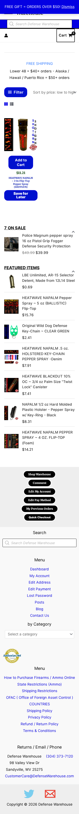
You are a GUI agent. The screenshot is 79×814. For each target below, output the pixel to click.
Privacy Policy (39, 717)
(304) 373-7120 (59, 756)
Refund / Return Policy (39, 724)
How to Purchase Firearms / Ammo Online (39, 678)
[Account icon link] (6, 35)
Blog (39, 609)
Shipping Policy (39, 711)
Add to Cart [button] (21, 162)
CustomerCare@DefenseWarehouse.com (39, 776)
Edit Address (40, 582)
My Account (39, 576)
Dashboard (39, 569)
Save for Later (20, 195)
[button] (39, 474)
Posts (39, 602)
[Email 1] (50, 794)
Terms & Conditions (39, 731)
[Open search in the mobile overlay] (39, 24)
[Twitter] (29, 794)
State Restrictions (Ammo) (39, 684)
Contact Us (39, 615)
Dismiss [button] (68, 7)
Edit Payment (39, 589)
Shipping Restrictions (39, 691)
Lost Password (39, 595)
